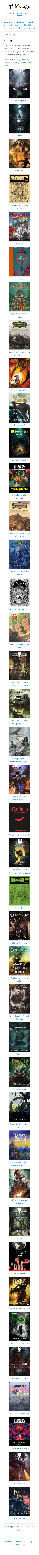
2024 (5, 66)
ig (31, 1542)
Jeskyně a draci (12, 25)
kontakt (8, 1542)
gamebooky (24, 59)
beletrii (6, 62)
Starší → (20, 1530)
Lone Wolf (9, 22)
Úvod (5, 35)
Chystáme (10, 13)
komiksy (15, 62)
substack (15, 1545)
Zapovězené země (25, 22)
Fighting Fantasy (26, 28)
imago (26, 55)
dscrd (18, 1542)
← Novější (9, 1527)
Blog (27, 13)
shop (25, 1545)
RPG (32, 59)
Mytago (22, 6)
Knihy (19, 13)
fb (25, 1542)
